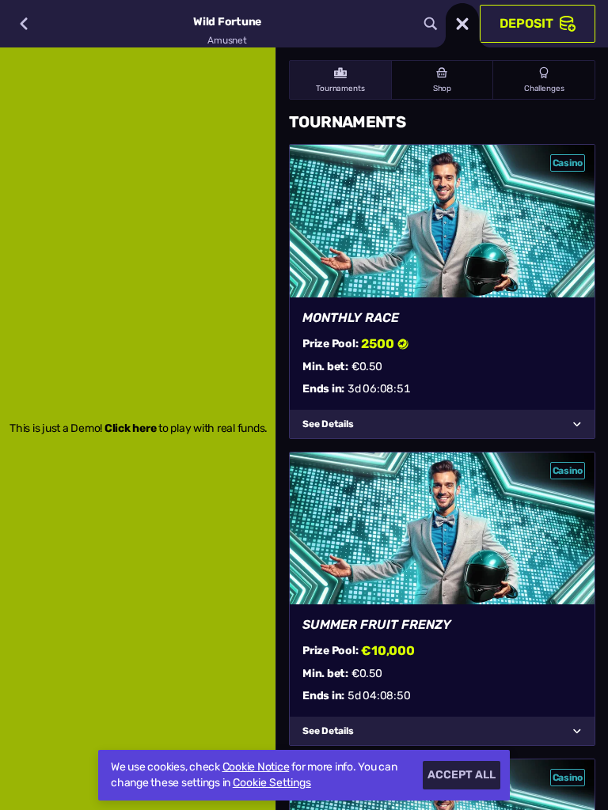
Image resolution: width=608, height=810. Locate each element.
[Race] (462, 23)
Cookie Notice (256, 767)
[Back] (24, 23)
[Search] (430, 23)
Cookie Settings (272, 783)
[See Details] (577, 424)
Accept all (462, 775)
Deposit (526, 23)
